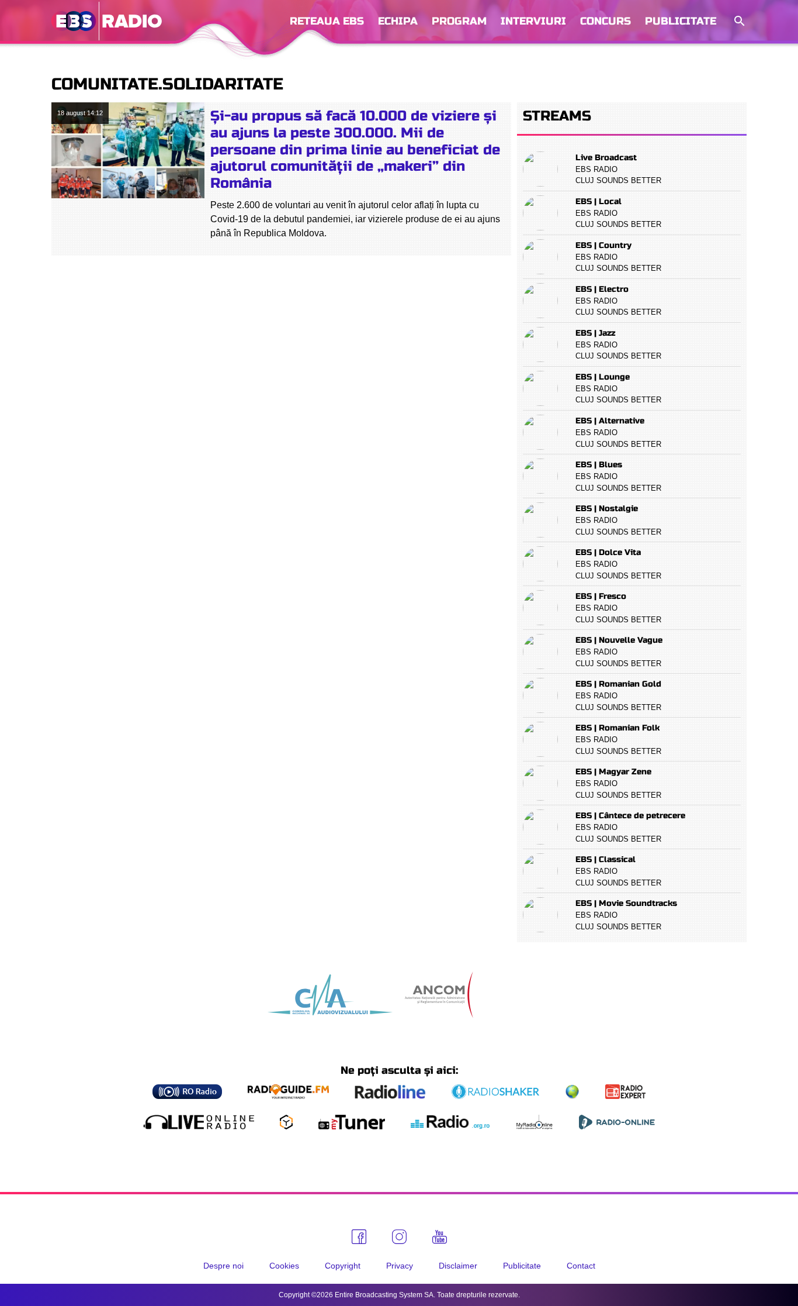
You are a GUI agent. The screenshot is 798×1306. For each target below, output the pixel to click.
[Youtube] (439, 1237)
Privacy (399, 1265)
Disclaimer (458, 1265)
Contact (581, 1265)
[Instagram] (399, 1236)
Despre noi (223, 1265)
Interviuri (533, 21)
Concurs (605, 21)
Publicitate (680, 21)
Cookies (284, 1265)
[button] (738, 21)
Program (459, 21)
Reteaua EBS (327, 21)
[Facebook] (359, 1236)
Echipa (398, 21)
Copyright (342, 1265)
